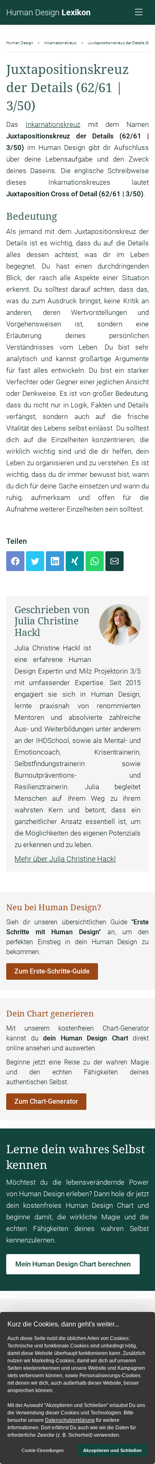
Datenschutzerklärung (70, 1420)
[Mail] (114, 561)
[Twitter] (35, 561)
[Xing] (75, 561)
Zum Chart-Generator (46, 1101)
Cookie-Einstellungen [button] (42, 1450)
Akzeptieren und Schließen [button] (112, 1450)
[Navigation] (140, 13)
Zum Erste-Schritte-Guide (52, 971)
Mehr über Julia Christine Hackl (65, 859)
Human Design (48, 12)
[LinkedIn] (55, 561)
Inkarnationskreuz (53, 124)
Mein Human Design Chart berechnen (73, 1264)
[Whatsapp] (95, 561)
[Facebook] (15, 561)
